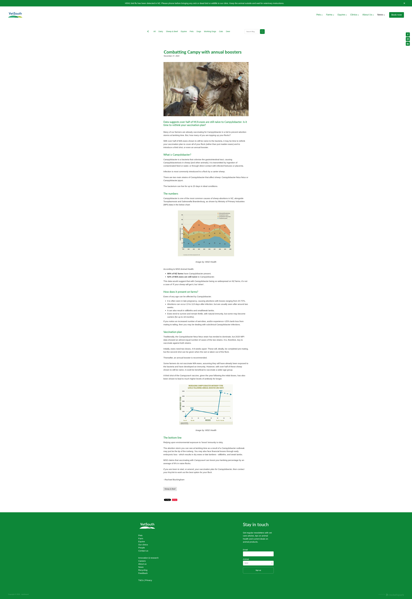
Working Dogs (210, 31)
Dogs (199, 31)
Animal (246, 559)
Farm (140, 538)
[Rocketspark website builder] (391, 595)
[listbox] (258, 563)
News (380, 14)
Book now (396, 15)
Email (245, 550)
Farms (329, 14)
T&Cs (141, 580)
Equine (341, 14)
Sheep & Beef (172, 31)
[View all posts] (148, 31)
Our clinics (143, 544)
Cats (221, 31)
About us (142, 564)
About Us (367, 14)
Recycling (142, 570)
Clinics (354, 14)
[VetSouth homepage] (47, 15)
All (154, 31)
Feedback (143, 573)
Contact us (143, 551)
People (141, 547)
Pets (318, 14)
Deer (228, 31)
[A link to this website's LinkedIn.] (408, 44)
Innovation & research (148, 558)
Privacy (148, 580)
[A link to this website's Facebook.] (408, 34)
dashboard (25, 594)
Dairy (160, 31)
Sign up (258, 570)
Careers (142, 561)
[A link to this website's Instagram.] (408, 39)
